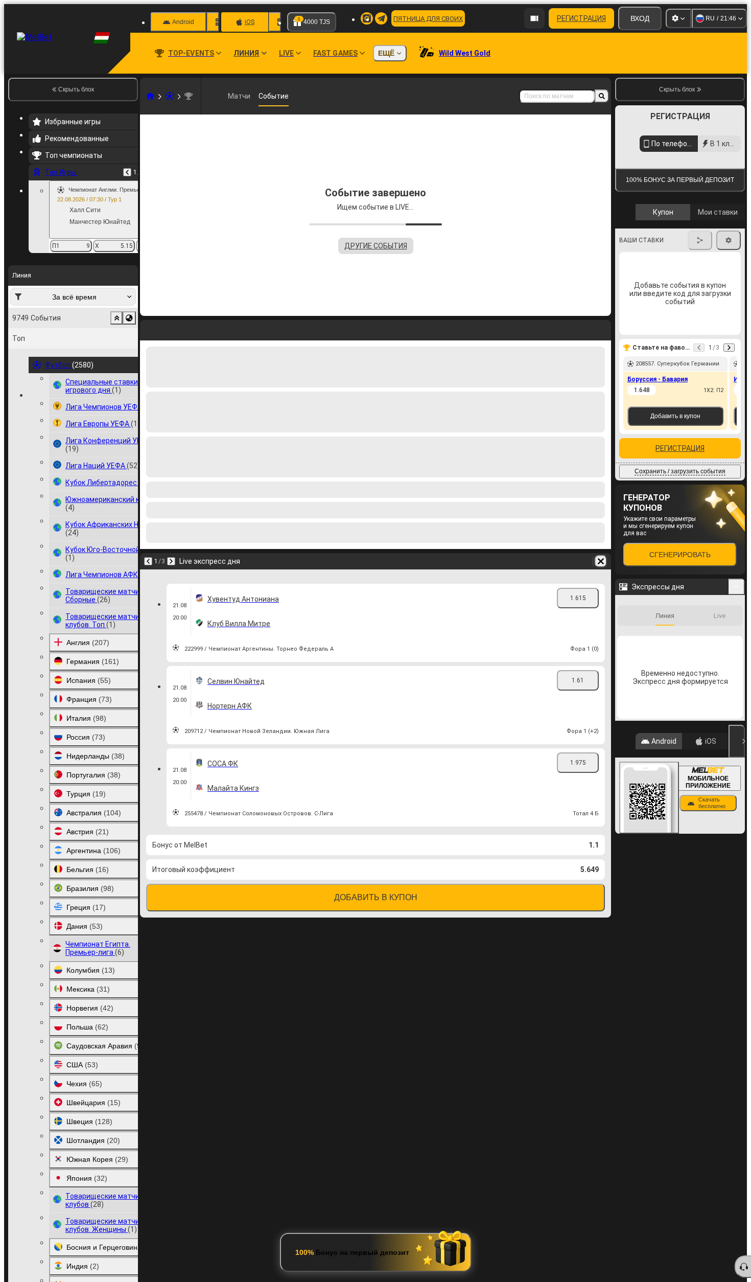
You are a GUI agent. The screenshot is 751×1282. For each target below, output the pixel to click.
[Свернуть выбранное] (116, 318)
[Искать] (602, 96)
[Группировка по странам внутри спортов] (129, 318)
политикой (638, 303)
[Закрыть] (737, 910)
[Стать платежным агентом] (534, 18)
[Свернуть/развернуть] (736, 756)
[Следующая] (171, 561)
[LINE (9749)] (150, 96)
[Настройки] (678, 18)
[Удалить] (601, 561)
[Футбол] (169, 96)
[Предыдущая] (127, 172)
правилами (717, 297)
